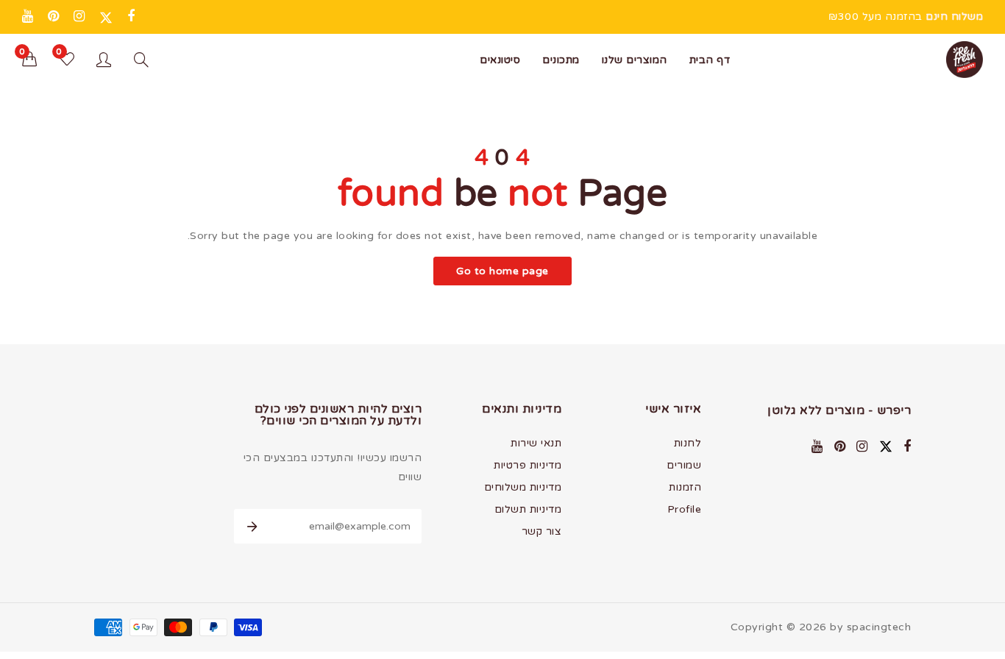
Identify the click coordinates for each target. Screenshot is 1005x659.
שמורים (684, 465)
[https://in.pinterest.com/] (54, 16)
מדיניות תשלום (528, 509)
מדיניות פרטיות (527, 465)
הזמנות (685, 487)
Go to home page (502, 271)
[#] (131, 16)
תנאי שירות (536, 443)
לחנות (688, 443)
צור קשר (542, 531)
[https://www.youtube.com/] (28, 16)
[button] (30, 59)
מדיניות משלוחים (523, 487)
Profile (684, 509)
